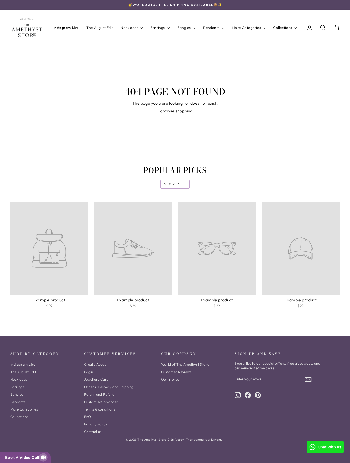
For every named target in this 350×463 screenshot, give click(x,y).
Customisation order (101, 401)
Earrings (158, 27)
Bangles (184, 27)
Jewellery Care (96, 379)
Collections (283, 27)
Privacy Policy (95, 424)
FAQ (87, 416)
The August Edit (99, 27)
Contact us (93, 431)
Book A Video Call (23, 457)
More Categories (247, 27)
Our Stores (170, 379)
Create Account (97, 364)
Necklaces (130, 27)
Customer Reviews (176, 372)
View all (175, 184)
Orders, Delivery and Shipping (109, 387)
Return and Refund (99, 394)
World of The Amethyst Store (185, 364)
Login (88, 372)
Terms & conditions (99, 409)
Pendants (211, 27)
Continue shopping (175, 110)
